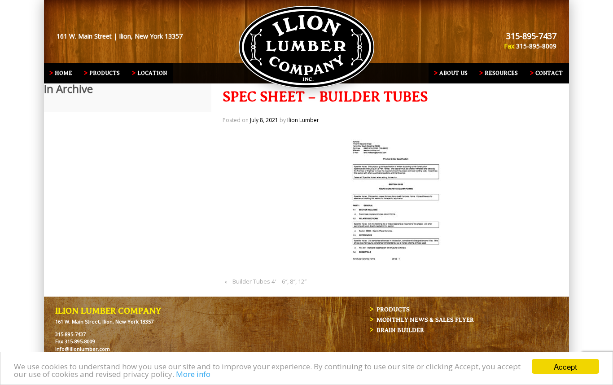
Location (152, 73)
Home (63, 73)
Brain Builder (400, 330)
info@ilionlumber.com (82, 349)
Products (104, 73)
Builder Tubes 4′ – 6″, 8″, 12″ (269, 281)
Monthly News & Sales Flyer (425, 319)
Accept (565, 366)
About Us (453, 73)
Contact (549, 73)
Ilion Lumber (303, 120)
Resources (501, 73)
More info (193, 374)
